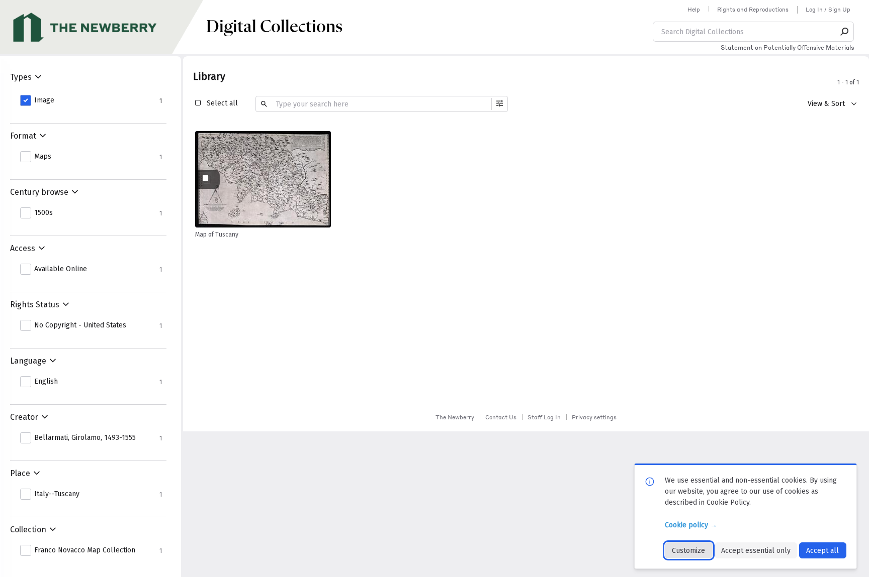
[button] (844, 31)
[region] (263, 179)
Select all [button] (222, 103)
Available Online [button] (60, 269)
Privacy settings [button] (594, 417)
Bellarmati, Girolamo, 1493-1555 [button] (85, 438)
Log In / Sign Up (828, 9)
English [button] (46, 382)
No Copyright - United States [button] (80, 325)
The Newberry (455, 417)
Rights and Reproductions (753, 9)
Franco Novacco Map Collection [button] (84, 550)
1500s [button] (43, 213)
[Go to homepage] (103, 27)
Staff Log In (544, 417)
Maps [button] (42, 157)
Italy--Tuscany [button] (56, 494)
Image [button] (44, 100)
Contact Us (500, 417)
